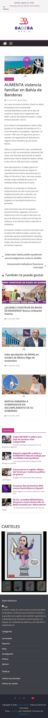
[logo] (5, 607)
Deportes (6, 643)
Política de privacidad (11, 678)
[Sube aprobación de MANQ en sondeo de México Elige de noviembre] (24, 329)
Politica (5, 659)
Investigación (7, 654)
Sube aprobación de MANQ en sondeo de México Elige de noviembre (21, 357)
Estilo (4, 649)
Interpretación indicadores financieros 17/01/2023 (25, 266)
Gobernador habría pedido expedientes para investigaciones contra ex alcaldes (23, 256)
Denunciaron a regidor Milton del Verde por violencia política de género (29, 472)
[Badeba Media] (5, 43)
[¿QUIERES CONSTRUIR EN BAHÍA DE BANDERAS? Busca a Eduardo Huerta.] (24, 282)
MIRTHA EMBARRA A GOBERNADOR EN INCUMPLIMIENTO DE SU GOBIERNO (18, 406)
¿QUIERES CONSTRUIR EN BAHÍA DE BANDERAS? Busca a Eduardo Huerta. (23, 310)
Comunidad (9, 79)
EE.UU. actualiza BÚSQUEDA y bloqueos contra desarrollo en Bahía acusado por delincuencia (29, 502)
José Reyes (23, 100)
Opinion (5, 664)
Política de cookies (10, 683)
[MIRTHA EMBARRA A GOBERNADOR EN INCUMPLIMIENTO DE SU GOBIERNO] (24, 376)
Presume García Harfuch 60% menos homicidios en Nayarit (24, 7)
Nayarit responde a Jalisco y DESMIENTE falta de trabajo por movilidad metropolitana (29, 455)
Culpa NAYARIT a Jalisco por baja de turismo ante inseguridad (27, 439)
